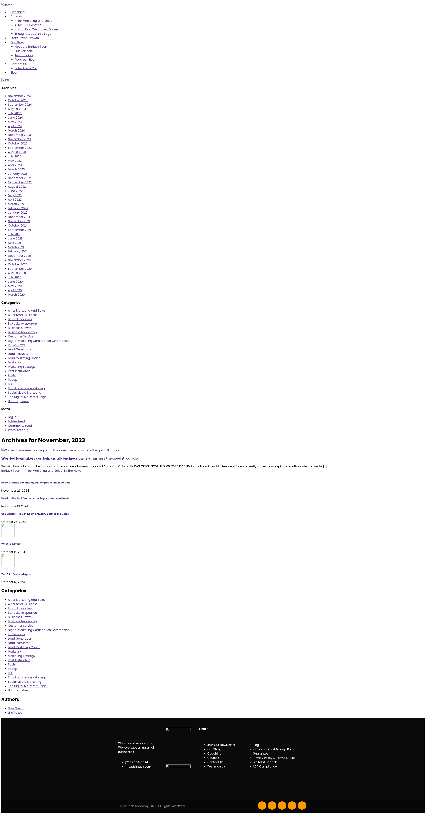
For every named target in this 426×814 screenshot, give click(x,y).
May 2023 (15, 161)
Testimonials (24, 55)
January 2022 (17, 213)
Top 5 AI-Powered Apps (16, 574)
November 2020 (19, 260)
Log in (12, 417)
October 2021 (17, 226)
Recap (12, 380)
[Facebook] (262, 805)
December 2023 (19, 135)
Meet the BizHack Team (31, 47)
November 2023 (19, 139)
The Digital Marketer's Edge (27, 397)
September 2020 (20, 269)
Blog (13, 73)
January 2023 (18, 174)
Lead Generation (20, 349)
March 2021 (16, 247)
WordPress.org (18, 430)
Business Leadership (22, 332)
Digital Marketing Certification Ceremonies (38, 341)
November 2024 (19, 96)
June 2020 (15, 282)
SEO (10, 384)
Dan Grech (15, 708)
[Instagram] (302, 805)
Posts (12, 375)
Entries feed (16, 421)
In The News (16, 345)
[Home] (6, 5)
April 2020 (15, 290)
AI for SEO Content (28, 25)
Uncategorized (18, 401)
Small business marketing (26, 388)
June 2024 (15, 118)
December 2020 (19, 256)
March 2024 (16, 131)
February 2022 (18, 208)
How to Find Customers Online (36, 29)
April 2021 (14, 243)
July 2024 (15, 113)
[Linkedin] (292, 805)
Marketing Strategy (21, 367)
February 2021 (17, 251)
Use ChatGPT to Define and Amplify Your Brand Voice (35, 514)
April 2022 (15, 200)
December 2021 (19, 217)
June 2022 (15, 191)
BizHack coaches (20, 319)
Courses (16, 16)
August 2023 (17, 152)
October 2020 (18, 264)
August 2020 (17, 273)
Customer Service (21, 336)
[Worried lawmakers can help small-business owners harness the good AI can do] (60, 450)
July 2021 (14, 234)
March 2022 (16, 204)
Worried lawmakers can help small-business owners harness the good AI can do (69, 458)
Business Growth (20, 328)
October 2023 (18, 143)
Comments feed (20, 426)
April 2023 (15, 165)
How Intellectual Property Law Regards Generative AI (35, 498)
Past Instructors (19, 371)
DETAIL (5, 475)
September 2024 (20, 105)
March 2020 (16, 295)
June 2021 (15, 238)
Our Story (17, 42)
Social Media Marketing (24, 393)
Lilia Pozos (15, 713)
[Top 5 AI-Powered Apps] (213, 561)
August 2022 (17, 187)
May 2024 (15, 122)
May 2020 (15, 286)
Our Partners (24, 51)
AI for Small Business (22, 315)
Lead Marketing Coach (24, 358)
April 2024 (15, 126)
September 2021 (19, 230)
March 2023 (16, 169)
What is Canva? (11, 544)
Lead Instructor (19, 354)
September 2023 (20, 148)
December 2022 (19, 178)
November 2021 (19, 221)
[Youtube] (282, 805)
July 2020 (14, 277)
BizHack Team (11, 471)
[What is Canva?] (213, 531)
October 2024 (18, 100)
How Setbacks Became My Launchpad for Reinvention (35, 482)
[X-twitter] (272, 805)
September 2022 (20, 182)
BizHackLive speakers (23, 324)
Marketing (15, 362)
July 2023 (14, 156)
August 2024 (17, 109)
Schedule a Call (26, 68)
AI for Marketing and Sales (33, 21)
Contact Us (18, 64)
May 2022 (15, 195)
